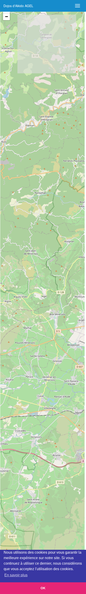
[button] (6, 16)
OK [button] (43, 588)
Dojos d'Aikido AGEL (18, 5)
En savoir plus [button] (16, 575)
